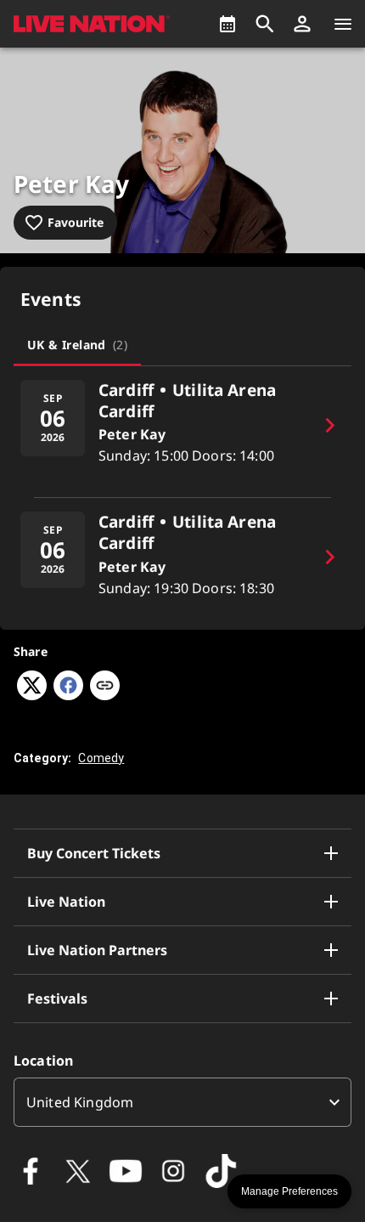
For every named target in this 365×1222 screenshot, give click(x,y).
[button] (302, 24)
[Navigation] (343, 24)
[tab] (77, 345)
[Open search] (265, 24)
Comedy (101, 758)
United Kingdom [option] (79, 1102)
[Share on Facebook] (68, 695)
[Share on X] (32, 695)
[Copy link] (105, 686)
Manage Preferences (289, 1191)
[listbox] (182, 1102)
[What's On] (227, 24)
